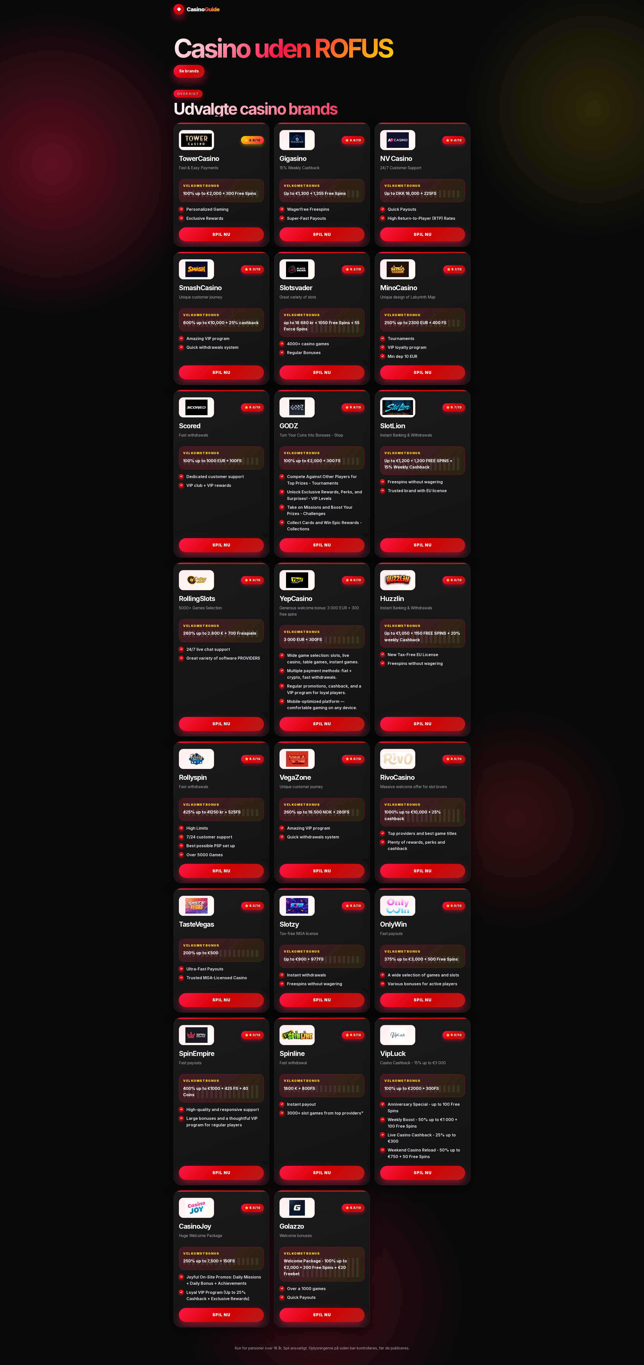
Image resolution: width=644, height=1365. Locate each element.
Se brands (189, 71)
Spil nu (221, 234)
